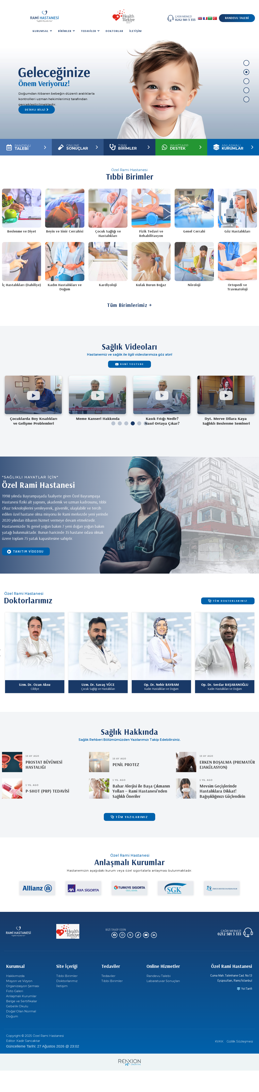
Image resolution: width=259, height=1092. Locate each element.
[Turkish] (215, 18)
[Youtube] (146, 935)
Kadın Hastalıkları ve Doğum (65, 287)
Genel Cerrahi (194, 231)
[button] (113, 423)
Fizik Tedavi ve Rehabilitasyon (151, 233)
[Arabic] (210, 18)
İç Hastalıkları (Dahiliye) (21, 284)
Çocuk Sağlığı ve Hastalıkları (108, 233)
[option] (34, 652)
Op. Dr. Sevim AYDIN (225, 684)
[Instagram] (122, 935)
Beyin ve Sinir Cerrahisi (64, 231)
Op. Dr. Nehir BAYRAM (34, 684)
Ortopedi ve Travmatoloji (237, 287)
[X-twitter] (130, 935)
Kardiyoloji (108, 284)
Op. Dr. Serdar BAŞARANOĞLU (98, 684)
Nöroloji (194, 284)
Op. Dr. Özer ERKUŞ (161, 684)
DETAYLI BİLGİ (36, 109)
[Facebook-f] (114, 935)
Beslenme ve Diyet (21, 231)
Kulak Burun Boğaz (151, 284)
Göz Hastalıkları (237, 231)
